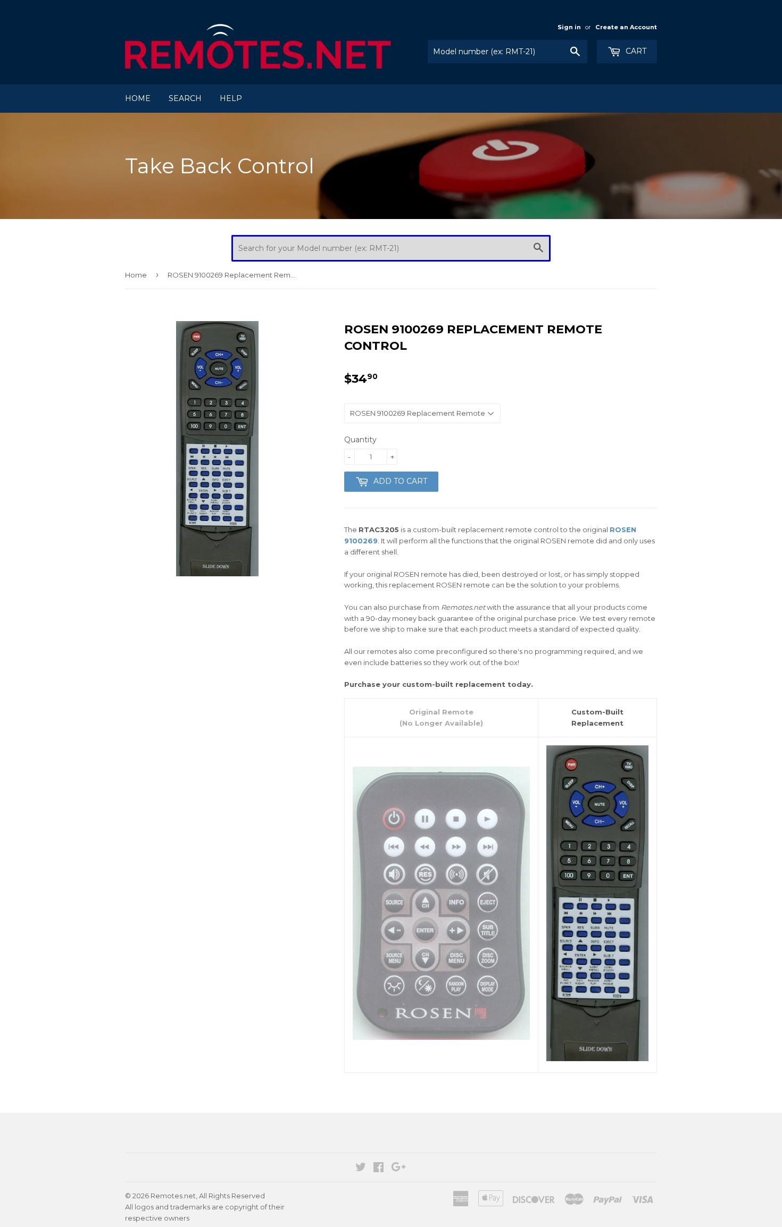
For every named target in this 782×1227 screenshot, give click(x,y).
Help (231, 98)
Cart (634, 51)
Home (138, 98)
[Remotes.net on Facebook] (378, 1168)
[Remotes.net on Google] (398, 1168)
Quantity (360, 439)
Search (185, 98)
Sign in (569, 27)
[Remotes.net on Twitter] (360, 1168)
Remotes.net (173, 1195)
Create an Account (626, 27)
